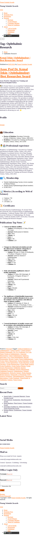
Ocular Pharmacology (13, 364)
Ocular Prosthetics (5, 366)
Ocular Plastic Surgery (27, 364)
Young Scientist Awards (7, 2)
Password (6, 480)
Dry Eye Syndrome (19, 352)
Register (2, 494)
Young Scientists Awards (24, 64)
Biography (9, 349)
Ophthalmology (18, 371)
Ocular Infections (24, 362)
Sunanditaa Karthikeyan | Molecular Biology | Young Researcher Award (17, 407)
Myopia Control (13, 359)
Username (6, 474)
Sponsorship (11, 30)
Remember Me (6, 486)
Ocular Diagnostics (23, 361)
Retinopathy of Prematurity (19, 374)
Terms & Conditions (14, 25)
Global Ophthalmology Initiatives (18, 356)
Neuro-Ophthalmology (26, 359)
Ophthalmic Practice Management (19, 369)
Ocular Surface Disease (19, 366)
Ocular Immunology (12, 362)
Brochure (10, 20)
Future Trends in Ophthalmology (9, 354)
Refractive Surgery (15, 373)
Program (6, 18)
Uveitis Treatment (13, 378)
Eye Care (28, 352)
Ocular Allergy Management (8, 361)
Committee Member (13, 23)
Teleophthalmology (18, 376)
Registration (7, 16)
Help (9, 34)
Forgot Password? (5, 496)
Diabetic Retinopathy (6, 352)
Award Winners (12, 21)
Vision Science (17, 380)
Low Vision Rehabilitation (15, 357)
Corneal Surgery (25, 350)
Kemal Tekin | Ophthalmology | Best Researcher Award (15, 59)
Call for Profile (12, 28)
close (1, 10)
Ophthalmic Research (6, 371)
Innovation (3, 357)
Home (5, 13)
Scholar (2, 125)
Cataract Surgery (15, 350)
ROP (28, 374)
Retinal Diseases (5, 374)
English (9, 35)
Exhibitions (11, 32)
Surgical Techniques (6, 376)
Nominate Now (8, 15)
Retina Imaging (26, 373)
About (6, 27)
